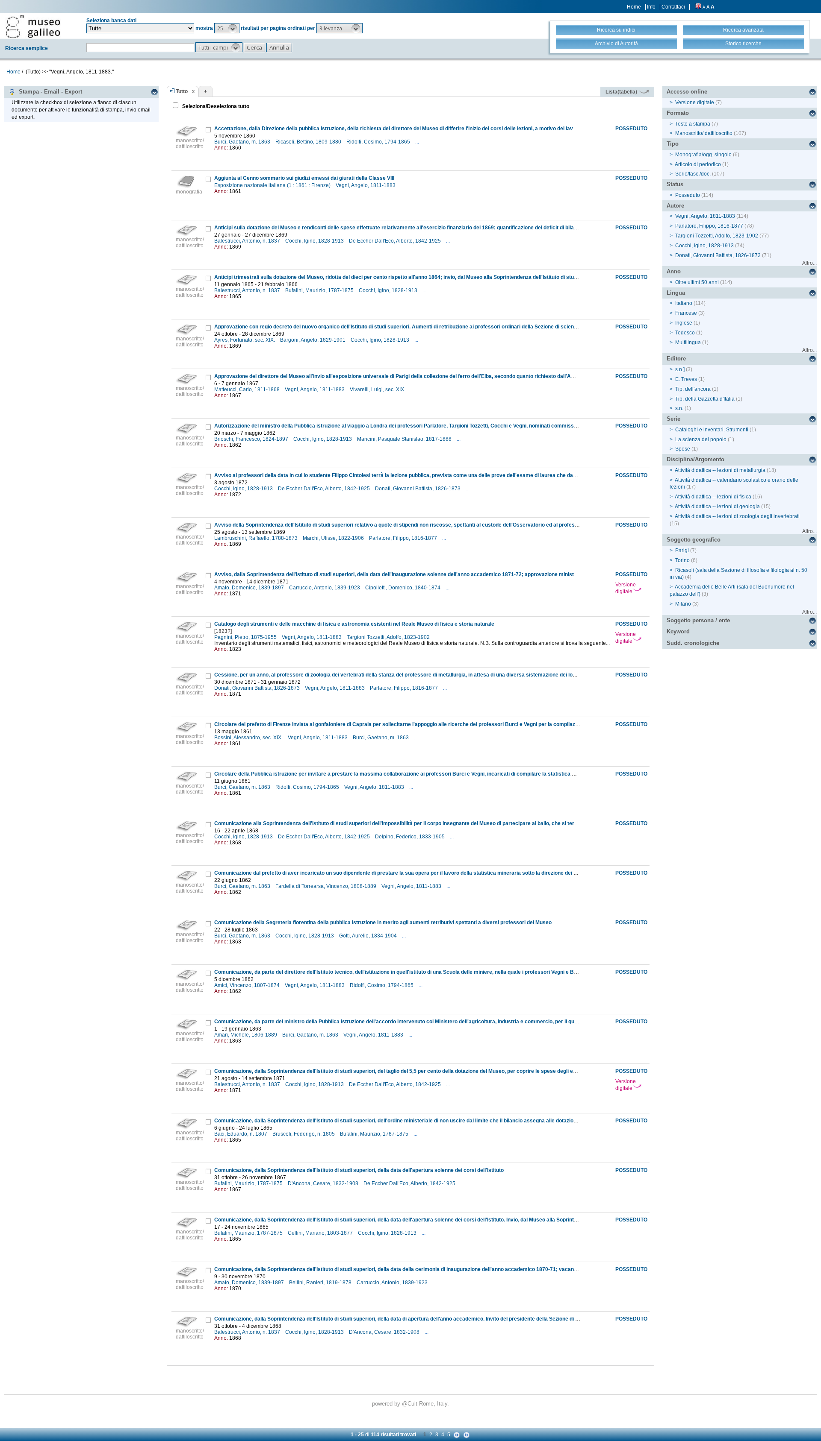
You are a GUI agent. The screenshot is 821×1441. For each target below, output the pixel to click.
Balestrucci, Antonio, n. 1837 (247, 241)
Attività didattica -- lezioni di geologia (717, 507)
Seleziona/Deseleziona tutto (215, 106)
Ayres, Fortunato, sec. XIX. (245, 340)
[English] (698, 7)
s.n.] (680, 369)
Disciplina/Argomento (695, 459)
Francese (686, 313)
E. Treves (686, 379)
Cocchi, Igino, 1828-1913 (315, 241)
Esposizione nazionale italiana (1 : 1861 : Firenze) (273, 185)
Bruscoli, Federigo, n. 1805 (304, 1134)
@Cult (410, 1403)
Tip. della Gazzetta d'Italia (705, 399)
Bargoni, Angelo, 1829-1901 (313, 340)
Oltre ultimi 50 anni (697, 282)
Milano (683, 604)
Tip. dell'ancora (693, 389)
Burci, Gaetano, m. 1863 (243, 142)
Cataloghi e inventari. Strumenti (711, 430)
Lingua (676, 293)
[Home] (33, 26)
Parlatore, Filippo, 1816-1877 (403, 538)
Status (675, 184)
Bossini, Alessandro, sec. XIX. (249, 738)
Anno (674, 271)
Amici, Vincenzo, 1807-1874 (247, 985)
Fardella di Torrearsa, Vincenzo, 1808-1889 (326, 886)
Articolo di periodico (698, 164)
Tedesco (685, 333)
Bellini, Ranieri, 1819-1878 (321, 1283)
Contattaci (673, 7)
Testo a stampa (692, 124)
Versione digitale (625, 588)
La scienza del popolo (700, 439)
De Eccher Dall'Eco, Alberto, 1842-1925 (395, 241)
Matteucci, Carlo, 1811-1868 (247, 389)
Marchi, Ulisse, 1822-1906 (334, 538)
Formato (678, 113)
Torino (682, 560)
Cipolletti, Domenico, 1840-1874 (403, 588)
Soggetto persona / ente (698, 620)
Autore (675, 205)
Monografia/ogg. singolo (703, 155)
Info (651, 7)
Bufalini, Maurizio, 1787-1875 (320, 290)
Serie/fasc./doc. (693, 174)
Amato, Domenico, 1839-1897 (249, 588)
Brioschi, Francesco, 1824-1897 (251, 439)
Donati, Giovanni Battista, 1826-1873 (418, 489)
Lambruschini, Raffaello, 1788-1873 (256, 538)
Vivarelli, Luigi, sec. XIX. (378, 389)
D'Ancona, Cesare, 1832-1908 (324, 1183)
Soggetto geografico (694, 539)
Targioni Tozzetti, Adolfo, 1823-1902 (389, 637)
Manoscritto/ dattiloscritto (703, 133)
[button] (226, 28)
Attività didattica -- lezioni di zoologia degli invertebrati (737, 516)
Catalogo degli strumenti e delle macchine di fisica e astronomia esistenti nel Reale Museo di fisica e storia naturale (354, 624)
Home (634, 7)
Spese (682, 449)
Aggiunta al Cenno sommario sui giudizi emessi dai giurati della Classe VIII (304, 178)
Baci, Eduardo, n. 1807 (241, 1134)
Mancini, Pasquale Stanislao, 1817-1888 (405, 439)
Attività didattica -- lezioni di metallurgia (720, 470)
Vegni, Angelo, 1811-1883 (366, 185)
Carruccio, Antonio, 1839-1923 (325, 588)
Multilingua (688, 343)
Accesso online (687, 91)
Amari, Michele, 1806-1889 (246, 1035)
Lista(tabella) (621, 92)
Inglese (683, 323)
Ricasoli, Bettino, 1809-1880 (309, 142)
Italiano (683, 303)
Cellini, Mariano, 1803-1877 (321, 1233)
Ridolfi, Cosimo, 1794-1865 (378, 142)
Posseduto (687, 195)
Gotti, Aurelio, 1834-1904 (368, 936)
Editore (676, 358)
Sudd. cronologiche (693, 643)
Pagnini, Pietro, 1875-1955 (246, 637)
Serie (673, 419)
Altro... (809, 263)
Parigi (682, 551)
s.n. (679, 408)
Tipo (673, 144)
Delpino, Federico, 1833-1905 (410, 837)
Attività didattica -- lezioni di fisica (713, 497)
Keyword (678, 631)
